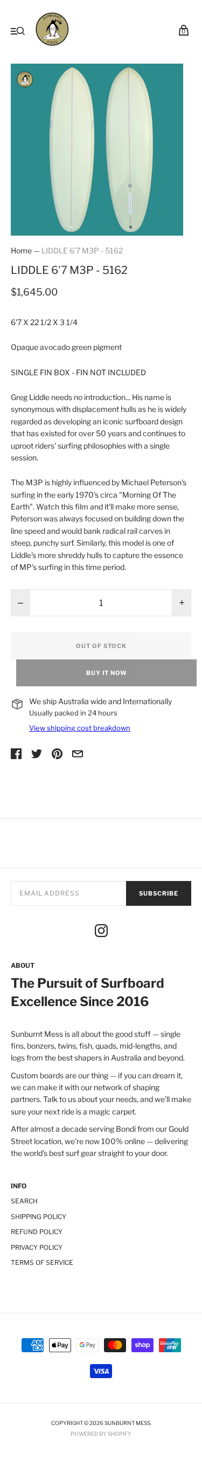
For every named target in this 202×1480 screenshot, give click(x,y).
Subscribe (158, 893)
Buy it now (106, 673)
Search (24, 1201)
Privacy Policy (36, 1247)
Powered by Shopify (101, 1433)
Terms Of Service (42, 1262)
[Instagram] (101, 932)
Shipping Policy (38, 1217)
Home (21, 250)
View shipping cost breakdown (79, 728)
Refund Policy (36, 1232)
